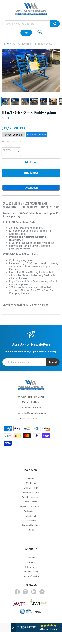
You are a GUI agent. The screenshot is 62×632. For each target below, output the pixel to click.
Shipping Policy (31, 571)
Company (31, 557)
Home (5, 43)
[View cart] (39, 33)
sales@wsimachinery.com (34, 413)
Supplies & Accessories (31, 506)
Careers (31, 562)
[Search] (55, 23)
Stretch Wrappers (31, 492)
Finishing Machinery (31, 497)
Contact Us (31, 516)
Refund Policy (31, 567)
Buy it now (31, 172)
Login (26, 33)
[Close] (13, 627)
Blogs (31, 530)
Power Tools (31, 502)
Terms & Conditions (31, 525)
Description (31, 187)
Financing (31, 520)
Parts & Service (31, 511)
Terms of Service (31, 576)
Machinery (31, 483)
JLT (7, 118)
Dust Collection (31, 488)
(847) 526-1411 (35, 418)
